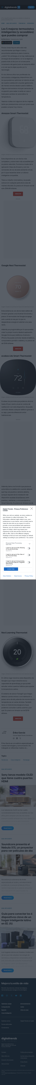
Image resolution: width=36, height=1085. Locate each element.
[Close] (32, 509)
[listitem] (18, 543)
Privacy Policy (29, 576)
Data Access (18, 576)
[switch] (28, 548)
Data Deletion (7, 576)
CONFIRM (10, 569)
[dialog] (18, 542)
